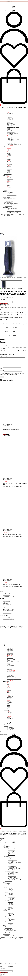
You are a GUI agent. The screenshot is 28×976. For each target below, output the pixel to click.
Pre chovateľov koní (11, 135)
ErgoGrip (9, 153)
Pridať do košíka (4, 303)
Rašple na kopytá (10, 141)
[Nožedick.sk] (4, 5)
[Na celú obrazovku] (3, 974)
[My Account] (14, 42)
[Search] (14, 7)
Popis (1, 309)
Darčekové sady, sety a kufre (12, 133)
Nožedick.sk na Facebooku (8, 596)
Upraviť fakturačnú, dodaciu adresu (14, 211)
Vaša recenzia (3, 356)
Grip (8, 151)
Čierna (14, 331)
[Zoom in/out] (4, 974)
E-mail (2, 370)
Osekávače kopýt (10, 140)
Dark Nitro (9, 172)
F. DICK (15, 327)
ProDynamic (9, 169)
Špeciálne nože (10, 119)
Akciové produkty (8, 174)
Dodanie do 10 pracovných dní (20, 323)
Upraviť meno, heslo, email (12, 212)
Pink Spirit (9, 158)
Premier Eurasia (10, 161)
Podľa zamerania (8, 111)
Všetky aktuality (10, 192)
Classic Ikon (9, 177)
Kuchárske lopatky (10, 130)
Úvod (4, 109)
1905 (8, 150)
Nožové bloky (9, 125)
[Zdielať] (1, 974)
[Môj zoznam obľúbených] (14, 55)
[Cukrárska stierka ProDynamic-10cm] (6, 528)
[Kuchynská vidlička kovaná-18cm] (5, 423)
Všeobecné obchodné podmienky (11, 203)
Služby (5, 190)
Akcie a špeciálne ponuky (12, 195)
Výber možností (6, 435)
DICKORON (9, 167)
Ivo (7, 186)
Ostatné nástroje (10, 134)
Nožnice (8, 129)
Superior (8, 171)
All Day (8, 188)
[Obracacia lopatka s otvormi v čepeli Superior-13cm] (7, 477)
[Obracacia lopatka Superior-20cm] (9, 578)
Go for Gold (9, 164)
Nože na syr (9, 117)
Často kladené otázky (9, 202)
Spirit (8, 156)
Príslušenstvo (9, 120)
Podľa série (6, 146)
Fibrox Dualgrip (10, 184)
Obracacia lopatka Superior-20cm (11, 584)
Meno (1, 368)
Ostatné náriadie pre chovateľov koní (14, 144)
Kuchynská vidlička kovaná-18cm (11, 429)
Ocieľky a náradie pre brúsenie (13, 139)
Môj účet (6, 207)
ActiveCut (9, 166)
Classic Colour (10, 179)
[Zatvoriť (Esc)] (0, 974)
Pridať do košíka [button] (18, 486)
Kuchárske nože (10, 115)
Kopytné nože (9, 138)
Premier (8, 160)
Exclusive (9, 148)
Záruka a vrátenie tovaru (10, 199)
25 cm (14, 335)
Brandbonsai (19, 627)
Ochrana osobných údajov (10, 204)
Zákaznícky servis (6, 197)
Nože (8, 112)
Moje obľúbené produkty (12, 208)
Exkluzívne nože (10, 118)
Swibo (8, 182)
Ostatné (8, 165)
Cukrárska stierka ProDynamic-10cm (12, 534)
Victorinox (9, 181)
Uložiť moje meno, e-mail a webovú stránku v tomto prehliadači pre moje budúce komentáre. (12, 374)
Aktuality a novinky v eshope (9, 593)
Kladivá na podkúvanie (11, 137)
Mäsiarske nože (10, 114)
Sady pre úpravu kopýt (11, 143)
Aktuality (6, 191)
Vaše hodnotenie (4, 354)
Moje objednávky (10, 209)
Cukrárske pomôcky (11, 132)
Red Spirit (9, 159)
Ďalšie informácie (4, 319)
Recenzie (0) (3, 339)
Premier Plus (9, 162)
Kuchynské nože (10, 113)
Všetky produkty (6, 601)
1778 (8, 149)
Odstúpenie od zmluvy (9, 201)
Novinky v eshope (10, 193)
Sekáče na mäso (10, 123)
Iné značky (6, 175)
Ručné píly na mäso (11, 124)
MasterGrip (9, 155)
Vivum (8, 170)
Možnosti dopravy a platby (10, 198)
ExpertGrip (9, 154)
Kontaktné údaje (8, 206)
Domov (1, 214)
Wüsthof (8, 176)
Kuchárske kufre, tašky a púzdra (13, 127)
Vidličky (8, 128)
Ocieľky (8, 122)
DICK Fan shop (10, 145)
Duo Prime (9, 187)
